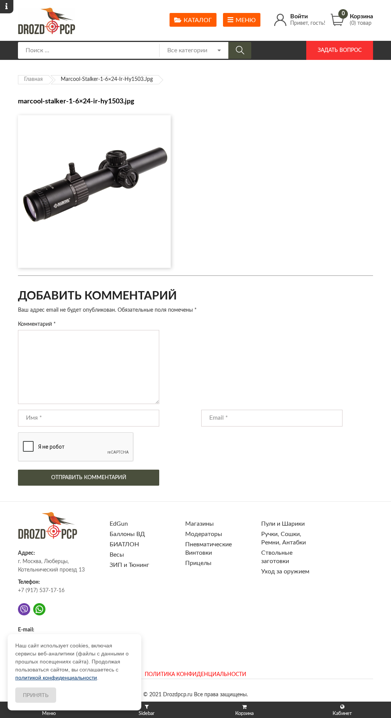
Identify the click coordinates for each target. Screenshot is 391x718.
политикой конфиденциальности (56, 678)
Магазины (199, 524)
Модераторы (203, 534)
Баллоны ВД (127, 534)
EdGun (119, 524)
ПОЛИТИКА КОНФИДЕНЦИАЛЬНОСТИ (195, 674)
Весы (117, 555)
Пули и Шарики (283, 524)
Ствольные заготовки (276, 557)
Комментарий (37, 324)
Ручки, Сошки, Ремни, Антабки (283, 538)
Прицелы (198, 563)
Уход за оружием (285, 571)
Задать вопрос (340, 50)
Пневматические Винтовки (208, 548)
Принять (35, 695)
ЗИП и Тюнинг (129, 565)
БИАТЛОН (124, 544)
